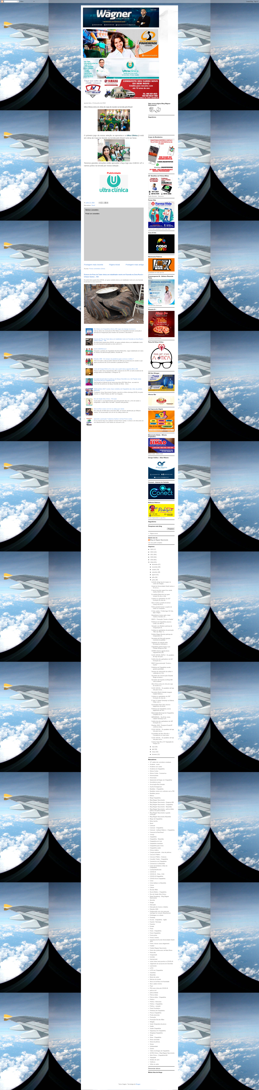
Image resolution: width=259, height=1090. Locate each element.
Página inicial (114, 265)
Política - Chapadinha (156, 1004)
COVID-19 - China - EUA (157, 874)
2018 (152, 562)
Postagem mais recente (93, 265)
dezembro (155, 564)
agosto (154, 574)
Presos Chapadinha (155, 1013)
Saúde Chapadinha (155, 1028)
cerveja (152, 834)
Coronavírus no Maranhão (157, 863)
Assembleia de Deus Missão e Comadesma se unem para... (160, 734)
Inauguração (153, 955)
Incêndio (152, 957)
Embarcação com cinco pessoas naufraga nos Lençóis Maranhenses (160, 912)
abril (153, 749)
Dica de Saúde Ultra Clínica (158, 894)
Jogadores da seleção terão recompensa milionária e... (159, 643)
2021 (152, 554)
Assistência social (155, 782)
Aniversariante (154, 775)
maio (153, 746)
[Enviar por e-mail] (100, 203)
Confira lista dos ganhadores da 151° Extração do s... (162, 659)
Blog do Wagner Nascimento (159, 540)
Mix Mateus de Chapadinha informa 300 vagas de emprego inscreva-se (115, 329)
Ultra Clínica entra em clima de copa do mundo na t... (162, 684)
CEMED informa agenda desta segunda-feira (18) (160, 651)
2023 (152, 549)
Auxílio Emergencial (156, 787)
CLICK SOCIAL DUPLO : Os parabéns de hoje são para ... (162, 655)
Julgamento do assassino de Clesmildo (161, 963)
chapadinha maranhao (156, 843)
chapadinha (153, 837)
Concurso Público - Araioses (158, 857)
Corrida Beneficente (155, 869)
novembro (155, 567)
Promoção (153, 1017)
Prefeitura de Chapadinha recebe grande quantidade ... (161, 668)
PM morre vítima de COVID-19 (159, 988)
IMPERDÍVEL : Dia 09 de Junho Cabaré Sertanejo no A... (160, 717)
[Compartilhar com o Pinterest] (107, 203)
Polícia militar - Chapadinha (158, 997)
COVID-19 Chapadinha (156, 876)
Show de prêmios (155, 1042)
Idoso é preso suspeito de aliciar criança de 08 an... (160, 603)
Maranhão (153, 975)
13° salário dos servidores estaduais (160, 762)
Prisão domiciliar (155, 1015)
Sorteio (152, 1048)
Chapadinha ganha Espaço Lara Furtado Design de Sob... (160, 647)
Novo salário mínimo (156, 984)
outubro (154, 569)
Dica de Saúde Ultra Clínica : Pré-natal (105, 399)
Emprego (152, 917)
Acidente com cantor (156, 766)
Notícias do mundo (155, 979)
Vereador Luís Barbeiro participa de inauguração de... (161, 626)
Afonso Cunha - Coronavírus (158, 773)
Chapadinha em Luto (156, 841)
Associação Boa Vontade (157, 784)
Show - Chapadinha (155, 1037)
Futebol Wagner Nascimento (158, 948)
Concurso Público (155, 854)
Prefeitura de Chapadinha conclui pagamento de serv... (161, 709)
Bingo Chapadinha (155, 798)
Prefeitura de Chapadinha (157, 1010)
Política (152, 999)
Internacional (153, 959)
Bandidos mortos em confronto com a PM (162, 791)
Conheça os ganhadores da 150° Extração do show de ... (160, 697)
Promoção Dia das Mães (157, 1019)
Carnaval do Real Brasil (157, 832)
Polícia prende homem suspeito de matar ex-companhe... (161, 607)
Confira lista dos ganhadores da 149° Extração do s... (162, 722)
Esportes (152, 924)
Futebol (152, 946)
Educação (153, 905)
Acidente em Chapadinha (157, 769)
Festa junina (153, 935)
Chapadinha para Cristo (156, 845)
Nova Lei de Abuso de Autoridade (159, 981)
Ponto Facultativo (155, 1008)
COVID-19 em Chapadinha (157, 878)
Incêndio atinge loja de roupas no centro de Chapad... (161, 582)
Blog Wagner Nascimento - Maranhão (161, 807)
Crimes (152, 885)
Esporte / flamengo (155, 922)
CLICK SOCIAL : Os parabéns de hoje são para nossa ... (162, 688)
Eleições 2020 (154, 909)
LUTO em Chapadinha (156, 970)
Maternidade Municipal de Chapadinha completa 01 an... (162, 713)
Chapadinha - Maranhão (157, 839)
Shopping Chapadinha (156, 1033)
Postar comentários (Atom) (97, 268)
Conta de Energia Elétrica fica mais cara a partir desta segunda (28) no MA (116, 369)
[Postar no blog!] (102, 203)
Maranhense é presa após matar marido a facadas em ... (160, 616)
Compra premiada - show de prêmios (160, 852)
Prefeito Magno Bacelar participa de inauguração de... (161, 635)
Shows (152, 1044)
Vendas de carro (154, 1059)
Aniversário (153, 778)
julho (153, 577)
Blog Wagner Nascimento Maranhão (160, 816)
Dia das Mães (154, 889)
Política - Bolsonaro (155, 1001)
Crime (151, 881)
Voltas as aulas (154, 1064)
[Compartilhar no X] (103, 203)
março (154, 752)
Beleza (152, 795)
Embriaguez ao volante (156, 915)
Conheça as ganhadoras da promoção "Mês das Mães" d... (162, 631)
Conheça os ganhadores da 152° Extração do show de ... (160, 599)
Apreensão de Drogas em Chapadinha (161, 780)
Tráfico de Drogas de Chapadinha (159, 1051)
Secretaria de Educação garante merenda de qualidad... (160, 639)
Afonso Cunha (154, 771)
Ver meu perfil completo (155, 542)
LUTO (151, 968)
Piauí (151, 986)
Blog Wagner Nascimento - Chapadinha (161, 804)
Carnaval (152, 825)
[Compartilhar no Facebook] (105, 203)
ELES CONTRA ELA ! (100, 349)
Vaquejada (153, 1057)
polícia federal (154, 992)
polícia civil (153, 990)
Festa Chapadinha (155, 933)
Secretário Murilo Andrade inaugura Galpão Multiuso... (161, 693)
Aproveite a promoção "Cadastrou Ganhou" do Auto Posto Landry (113, 419)
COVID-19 (153, 872)
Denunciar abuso (154, 1068)
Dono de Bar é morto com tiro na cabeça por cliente (109, 409)
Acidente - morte (155, 764)
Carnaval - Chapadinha (156, 828)
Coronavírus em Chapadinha (158, 861)
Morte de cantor (154, 977)
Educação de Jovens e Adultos (159, 907)
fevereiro (154, 754)
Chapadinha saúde (155, 848)
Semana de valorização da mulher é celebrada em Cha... (161, 672)
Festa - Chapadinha (155, 931)
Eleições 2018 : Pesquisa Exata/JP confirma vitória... (161, 726)
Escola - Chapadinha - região (158, 919)
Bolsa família (154, 821)
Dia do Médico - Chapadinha (158, 892)
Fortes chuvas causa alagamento (159, 943)
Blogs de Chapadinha (156, 819)
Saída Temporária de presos (158, 1024)
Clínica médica (154, 850)
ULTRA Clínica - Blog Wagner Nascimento (162, 1053)
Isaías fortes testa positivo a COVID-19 (161, 961)
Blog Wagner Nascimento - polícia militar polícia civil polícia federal (162, 809)
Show (151, 1035)
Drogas (152, 902)
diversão (152, 900)
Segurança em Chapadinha (158, 1030)
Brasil (93, 205)
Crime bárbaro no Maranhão (158, 883)
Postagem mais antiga (135, 265)
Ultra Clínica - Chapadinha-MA (159, 1055)
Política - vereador (155, 1006)
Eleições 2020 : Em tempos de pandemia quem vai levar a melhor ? (114, 359)
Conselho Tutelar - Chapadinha (159, 859)
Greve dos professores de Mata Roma (161, 950)
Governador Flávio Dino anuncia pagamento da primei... (160, 705)
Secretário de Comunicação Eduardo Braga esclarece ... (162, 676)
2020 (152, 557)
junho (154, 580)
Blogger (138, 1084)
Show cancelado (154, 1039)
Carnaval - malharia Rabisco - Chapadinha (162, 830)
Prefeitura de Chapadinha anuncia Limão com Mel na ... (161, 622)
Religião (152, 1022)
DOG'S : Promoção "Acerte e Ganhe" (162, 619)
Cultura (152, 887)
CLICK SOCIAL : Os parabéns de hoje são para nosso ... (162, 738)
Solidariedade (154, 1046)
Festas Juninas (154, 937)
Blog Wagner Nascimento (157, 800)
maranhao (153, 972)
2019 (152, 559)
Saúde (152, 1026)
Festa (151, 928)
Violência (152, 1062)
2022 (152, 552)
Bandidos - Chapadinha (156, 789)
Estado (152, 926)
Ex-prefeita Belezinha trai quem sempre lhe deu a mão (160, 595)
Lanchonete (153, 966)
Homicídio (153, 952)
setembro (155, 572)
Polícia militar (154, 995)
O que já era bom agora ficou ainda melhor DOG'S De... (161, 591)
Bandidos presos (155, 793)
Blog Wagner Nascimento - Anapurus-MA (162, 802)
